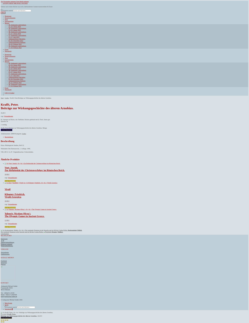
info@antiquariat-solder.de (9, 296)
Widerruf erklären (6, 244)
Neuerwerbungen (10, 18)
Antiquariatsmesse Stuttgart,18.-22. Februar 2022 (17, 43)
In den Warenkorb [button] (10, 181)
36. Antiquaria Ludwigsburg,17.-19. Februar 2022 (17, 47)
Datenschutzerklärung (7, 242)
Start (2, 98)
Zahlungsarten (5, 254)
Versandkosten (8, 116)
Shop (6, 19)
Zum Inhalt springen (22, 1)
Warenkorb (8, 51)
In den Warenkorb (6, 130)
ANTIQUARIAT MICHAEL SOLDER (15, 3)
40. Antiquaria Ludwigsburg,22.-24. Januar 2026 (17, 26)
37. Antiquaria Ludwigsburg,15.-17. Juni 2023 (17, 36)
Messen (7, 23)
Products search (8, 10)
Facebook (4, 261)
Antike (7, 98)
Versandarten (5, 252)
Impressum (4, 239)
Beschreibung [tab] (9, 137)
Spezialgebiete (9, 21)
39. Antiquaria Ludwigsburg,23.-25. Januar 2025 (17, 29)
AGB (2, 240)
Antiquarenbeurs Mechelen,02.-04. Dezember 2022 (17, 40)
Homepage (8, 16)
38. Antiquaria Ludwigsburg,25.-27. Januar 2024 (17, 33)
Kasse (6, 49)
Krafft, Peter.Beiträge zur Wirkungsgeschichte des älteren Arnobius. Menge (24, 128)
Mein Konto (8, 303)
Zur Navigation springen (8, 1)
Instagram (4, 263)
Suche (6, 305)
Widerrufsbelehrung (7, 246)
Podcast (3, 264)
